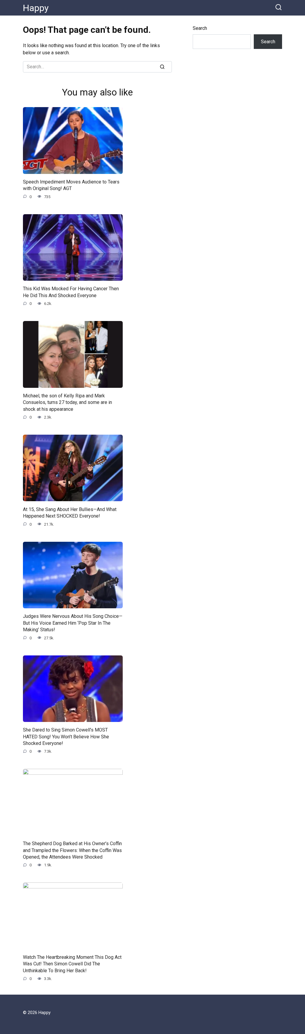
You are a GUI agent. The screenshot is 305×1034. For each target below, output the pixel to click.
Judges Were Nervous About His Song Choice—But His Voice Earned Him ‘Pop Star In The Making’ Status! (72, 622)
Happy (36, 8)
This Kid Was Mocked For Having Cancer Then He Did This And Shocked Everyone (71, 292)
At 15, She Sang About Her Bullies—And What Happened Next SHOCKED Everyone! (69, 512)
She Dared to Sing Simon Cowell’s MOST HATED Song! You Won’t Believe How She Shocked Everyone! (66, 736)
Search (200, 28)
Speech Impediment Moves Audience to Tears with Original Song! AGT (71, 185)
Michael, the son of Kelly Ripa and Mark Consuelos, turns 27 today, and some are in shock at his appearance (67, 402)
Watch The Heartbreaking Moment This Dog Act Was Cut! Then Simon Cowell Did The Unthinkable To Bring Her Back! (72, 963)
